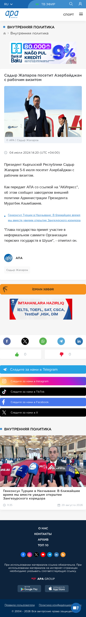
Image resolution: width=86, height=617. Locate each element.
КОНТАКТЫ (43, 534)
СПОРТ (68, 14)
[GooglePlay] (29, 589)
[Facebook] (23, 555)
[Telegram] (49, 555)
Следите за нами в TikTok (27, 391)
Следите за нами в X (24, 412)
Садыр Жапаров (17, 270)
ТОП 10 (43, 545)
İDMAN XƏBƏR (43, 289)
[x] (36, 555)
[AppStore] (57, 589)
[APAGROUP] (43, 579)
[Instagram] (29, 555)
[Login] (80, 4)
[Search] (71, 4)
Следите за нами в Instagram (29, 381)
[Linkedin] (56, 555)
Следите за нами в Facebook (30, 402)
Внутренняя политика (29, 33)
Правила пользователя (20, 605)
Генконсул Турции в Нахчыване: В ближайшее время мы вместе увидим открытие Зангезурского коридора (44, 217)
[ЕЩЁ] (80, 14)
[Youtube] (43, 555)
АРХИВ (43, 539)
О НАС (43, 528)
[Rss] (63, 555)
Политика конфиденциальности (60, 605)
